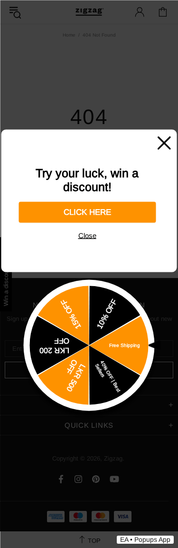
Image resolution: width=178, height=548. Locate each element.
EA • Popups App (145, 539)
